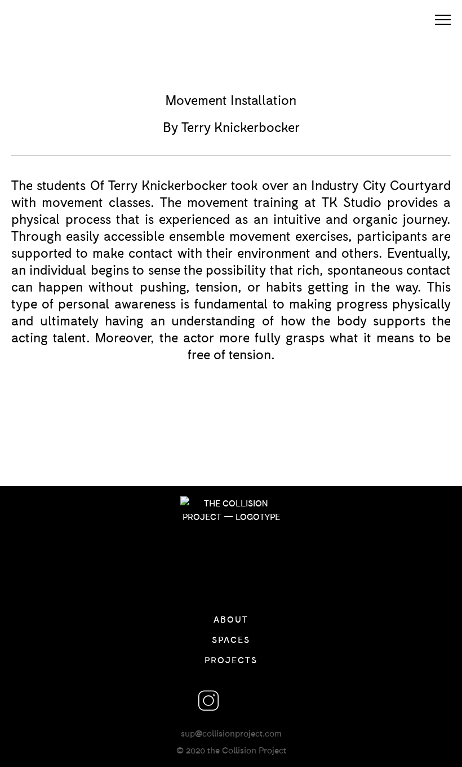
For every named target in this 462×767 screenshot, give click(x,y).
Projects (231, 659)
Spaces (231, 639)
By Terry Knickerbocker (231, 126)
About (231, 619)
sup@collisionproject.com (231, 733)
